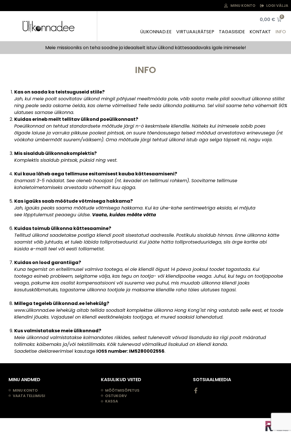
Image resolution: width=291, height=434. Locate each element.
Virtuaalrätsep (195, 31)
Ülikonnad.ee (156, 31)
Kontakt (260, 31)
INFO (280, 31)
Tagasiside (232, 31)
